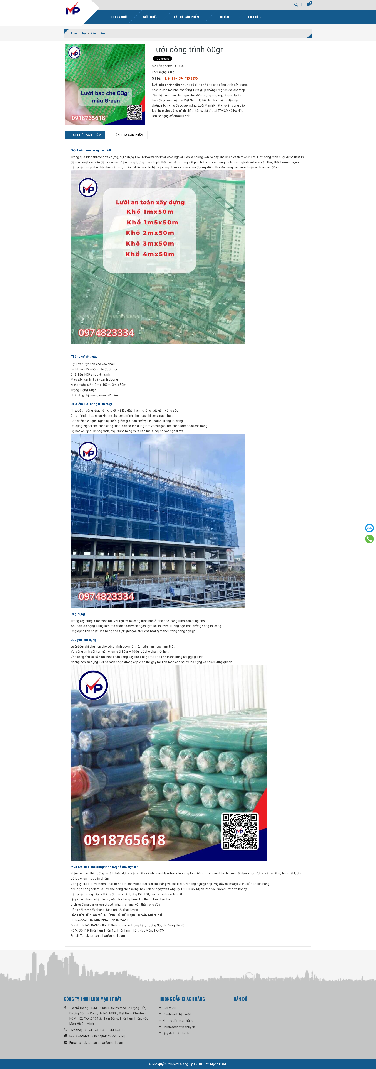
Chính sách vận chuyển (179, 1027)
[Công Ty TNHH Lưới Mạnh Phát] (73, 10)
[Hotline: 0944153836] (369, 539)
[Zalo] (369, 528)
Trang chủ (119, 16)
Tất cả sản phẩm (187, 16)
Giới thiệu (150, 16)
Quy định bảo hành (176, 1033)
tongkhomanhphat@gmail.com (101, 1042)
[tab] (85, 135)
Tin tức (224, 16)
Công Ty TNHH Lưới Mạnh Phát (203, 1064)
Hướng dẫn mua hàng (178, 1020)
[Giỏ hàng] (308, 4)
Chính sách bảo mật (177, 1014)
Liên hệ (253, 16)
